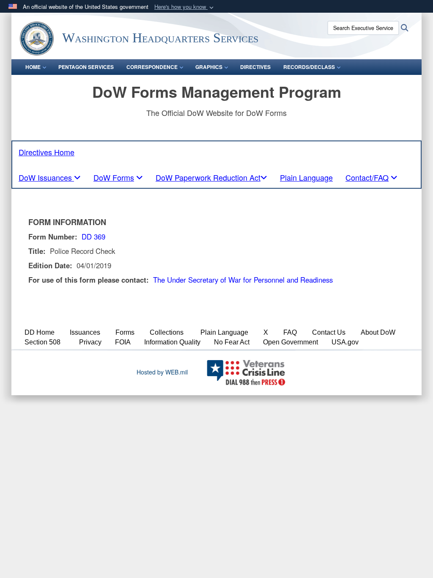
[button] (184, 7)
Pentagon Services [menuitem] (86, 67)
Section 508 (42, 342)
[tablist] (49, 177)
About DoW (378, 332)
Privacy (90, 342)
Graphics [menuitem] (208, 67)
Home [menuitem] (33, 67)
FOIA (123, 342)
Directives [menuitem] (255, 67)
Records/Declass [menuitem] (309, 67)
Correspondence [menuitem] (152, 67)
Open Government (290, 342)
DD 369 (93, 236)
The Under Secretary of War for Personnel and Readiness (243, 280)
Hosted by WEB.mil (162, 372)
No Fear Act (231, 342)
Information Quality (172, 342)
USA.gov (345, 342)
